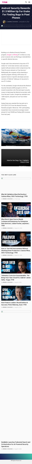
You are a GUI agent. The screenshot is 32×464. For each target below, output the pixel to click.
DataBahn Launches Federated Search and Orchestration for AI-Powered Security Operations (15, 444)
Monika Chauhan (13, 21)
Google (9, 55)
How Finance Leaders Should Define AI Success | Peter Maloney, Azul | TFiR (14, 304)
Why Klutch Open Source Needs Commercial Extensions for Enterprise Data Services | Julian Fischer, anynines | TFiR (15, 222)
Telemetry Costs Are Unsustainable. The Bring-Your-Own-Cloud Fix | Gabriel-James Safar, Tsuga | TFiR (16, 278)
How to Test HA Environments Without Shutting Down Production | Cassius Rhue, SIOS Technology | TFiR (15, 251)
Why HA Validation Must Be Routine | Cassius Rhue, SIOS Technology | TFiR (14, 195)
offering (15, 55)
